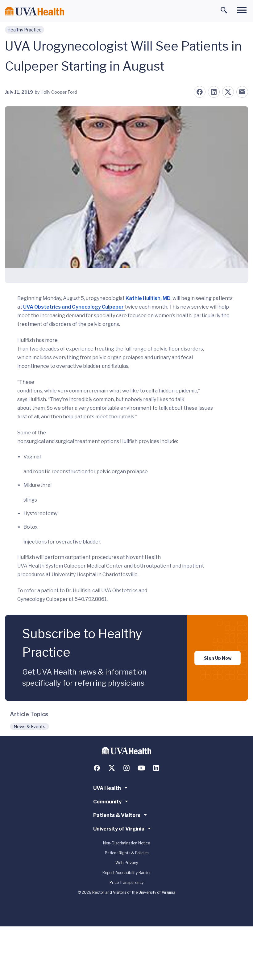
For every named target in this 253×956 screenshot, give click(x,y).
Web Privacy (126, 862)
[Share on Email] (242, 92)
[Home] (34, 11)
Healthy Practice (24, 29)
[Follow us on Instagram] (126, 768)
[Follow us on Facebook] (97, 768)
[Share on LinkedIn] (214, 92)
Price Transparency (126, 882)
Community (107, 802)
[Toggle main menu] (242, 10)
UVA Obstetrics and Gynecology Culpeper (74, 307)
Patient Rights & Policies (126, 853)
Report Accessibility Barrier (126, 872)
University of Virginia (118, 829)
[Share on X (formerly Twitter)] (228, 92)
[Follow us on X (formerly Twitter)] (111, 768)
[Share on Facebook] (199, 92)
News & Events (29, 726)
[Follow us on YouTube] (141, 768)
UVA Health (107, 788)
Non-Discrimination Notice (126, 843)
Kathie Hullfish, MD (148, 298)
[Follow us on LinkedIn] (156, 768)
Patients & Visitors (116, 815)
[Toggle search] (224, 10)
